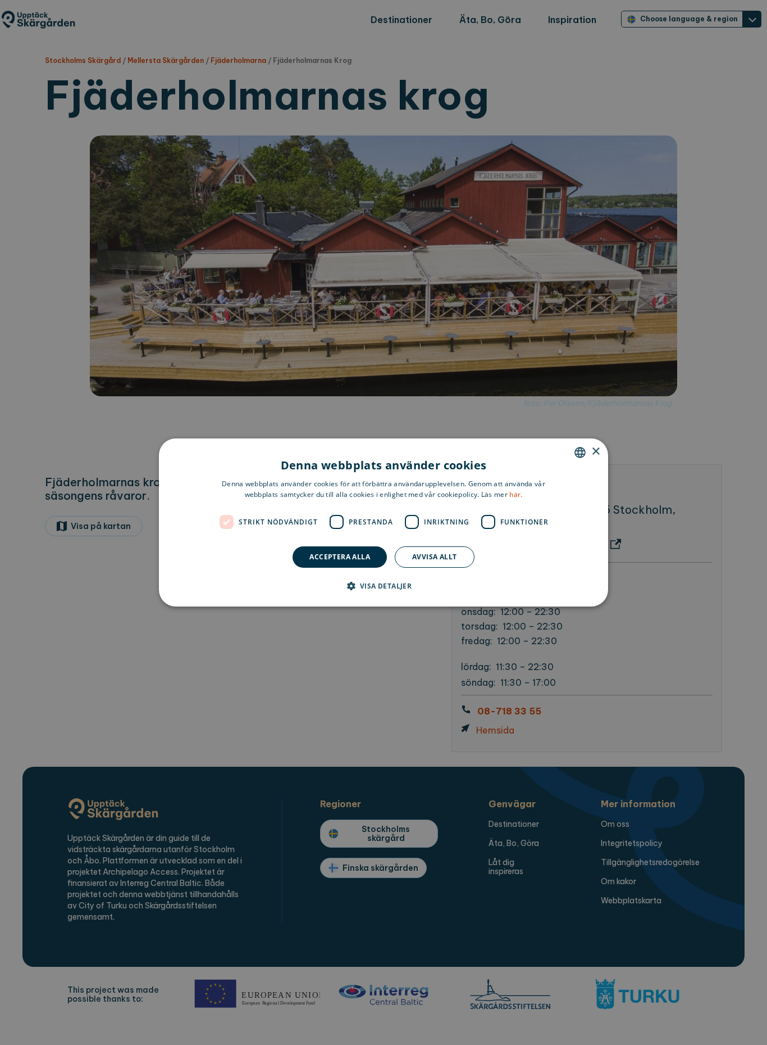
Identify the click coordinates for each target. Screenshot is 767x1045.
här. (515, 494)
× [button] (595, 451)
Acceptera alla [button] (339, 557)
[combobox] (580, 452)
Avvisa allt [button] (434, 557)
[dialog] (383, 522)
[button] (383, 585)
